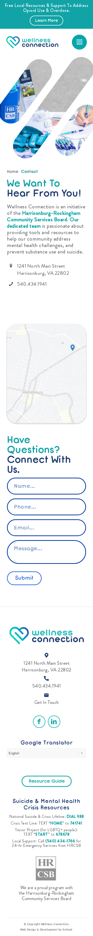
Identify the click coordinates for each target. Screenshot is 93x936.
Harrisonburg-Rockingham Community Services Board (43, 216)
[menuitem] (79, 42)
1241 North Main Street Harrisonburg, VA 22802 (46, 666)
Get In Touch (46, 702)
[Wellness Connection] (41, 42)
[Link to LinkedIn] (54, 722)
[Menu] (79, 42)
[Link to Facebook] (39, 722)
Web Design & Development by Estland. (46, 929)
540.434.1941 (46, 686)
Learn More (46, 21)
